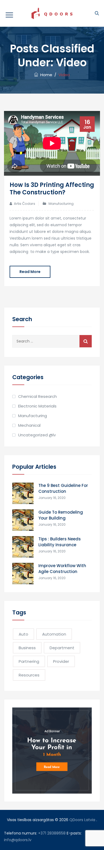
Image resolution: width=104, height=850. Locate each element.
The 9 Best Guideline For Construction (63, 488)
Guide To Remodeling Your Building (60, 515)
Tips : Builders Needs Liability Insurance (59, 542)
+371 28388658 (52, 833)
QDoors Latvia (82, 819)
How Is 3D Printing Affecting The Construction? (52, 189)
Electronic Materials (37, 406)
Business (27, 648)
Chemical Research (37, 396)
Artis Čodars (24, 203)
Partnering (29, 661)
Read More (30, 271)
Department (62, 648)
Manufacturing (61, 203)
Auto (23, 634)
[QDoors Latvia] (52, 13)
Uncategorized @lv (37, 435)
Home (45, 75)
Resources (29, 675)
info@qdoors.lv (17, 840)
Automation (54, 634)
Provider (61, 661)
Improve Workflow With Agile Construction (62, 568)
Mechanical (29, 425)
